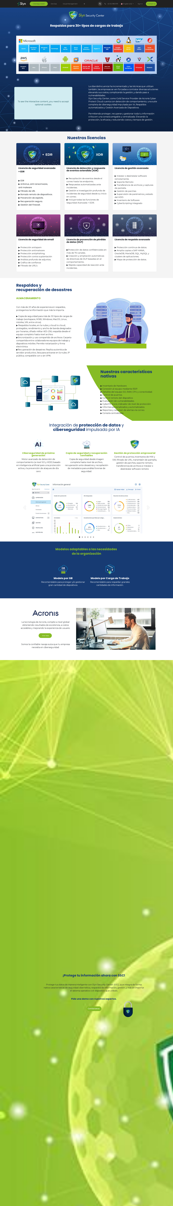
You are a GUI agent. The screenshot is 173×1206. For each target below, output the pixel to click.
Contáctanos (94, 1008)
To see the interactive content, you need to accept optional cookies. (43, 103)
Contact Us (151, 4)
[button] (100, 4)
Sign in (140, 4)
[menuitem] (39, 4)
